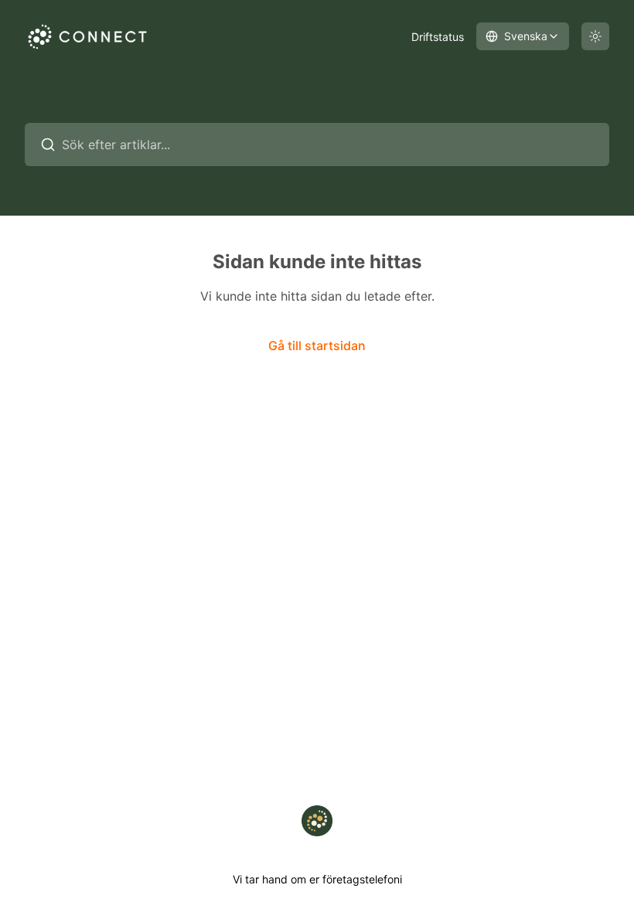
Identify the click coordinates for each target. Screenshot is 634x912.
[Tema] (595, 36)
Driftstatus (437, 36)
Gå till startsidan (317, 345)
